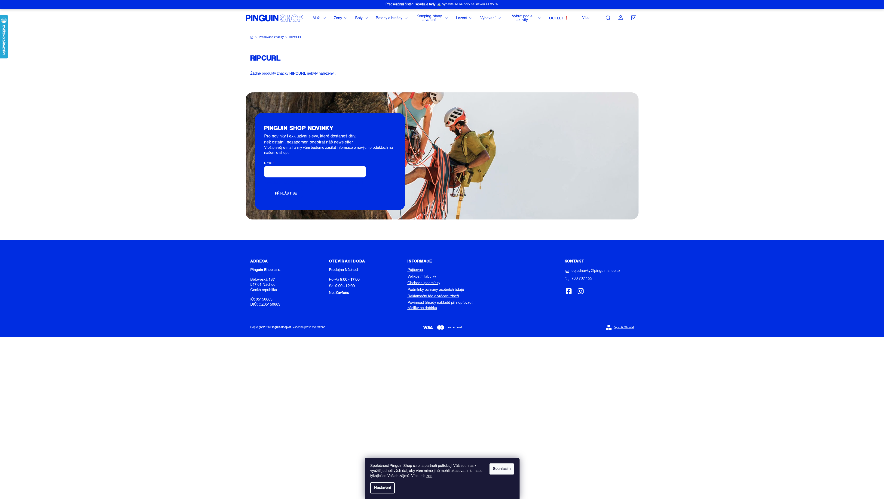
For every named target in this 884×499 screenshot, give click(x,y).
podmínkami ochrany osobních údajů (336, 182)
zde (429, 476)
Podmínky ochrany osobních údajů (435, 290)
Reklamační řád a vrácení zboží (433, 296)
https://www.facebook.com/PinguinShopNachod (569, 291)
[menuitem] (319, 18)
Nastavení (382, 488)
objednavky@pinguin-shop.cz (596, 271)
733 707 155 (582, 278)
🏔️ (442, 4)
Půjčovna (415, 270)
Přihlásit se (286, 193)
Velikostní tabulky (421, 277)
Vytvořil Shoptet (624, 327)
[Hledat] (608, 17)
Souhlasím (502, 469)
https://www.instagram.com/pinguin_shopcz (580, 291)
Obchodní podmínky (423, 283)
